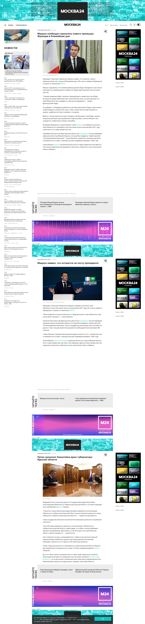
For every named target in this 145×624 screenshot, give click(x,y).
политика (6, 110)
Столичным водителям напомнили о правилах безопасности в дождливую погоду (15, 239)
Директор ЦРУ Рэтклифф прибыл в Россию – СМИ (14, 275)
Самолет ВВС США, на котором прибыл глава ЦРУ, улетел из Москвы (15, 107)
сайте (61, 507)
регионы (18, 83)
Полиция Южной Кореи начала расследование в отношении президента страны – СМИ (56, 204)
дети (11, 145)
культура (6, 184)
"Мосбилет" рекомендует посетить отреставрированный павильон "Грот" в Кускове (16, 284)
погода (12, 243)
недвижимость (14, 233)
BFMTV (62, 84)
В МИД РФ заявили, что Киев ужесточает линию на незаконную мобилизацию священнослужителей (15, 211)
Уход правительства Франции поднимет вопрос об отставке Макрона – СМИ (90, 399)
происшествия (8, 83)
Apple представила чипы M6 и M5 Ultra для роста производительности (15, 248)
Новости (10, 48)
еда (11, 261)
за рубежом (7, 296)
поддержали (84, 133)
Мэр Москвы (9, 53)
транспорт (12, 110)
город (17, 110)
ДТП (14, 83)
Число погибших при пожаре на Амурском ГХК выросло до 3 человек (15, 202)
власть (44, 581)
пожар (14, 93)
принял (57, 144)
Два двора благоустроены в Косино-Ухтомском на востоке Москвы (15, 220)
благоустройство (12, 223)
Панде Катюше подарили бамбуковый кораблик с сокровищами (15, 115)
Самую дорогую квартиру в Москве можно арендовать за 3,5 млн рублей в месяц (15, 229)
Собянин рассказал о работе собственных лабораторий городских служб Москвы (16, 72)
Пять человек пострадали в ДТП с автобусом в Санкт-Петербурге (14, 80)
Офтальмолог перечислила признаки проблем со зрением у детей (15, 142)
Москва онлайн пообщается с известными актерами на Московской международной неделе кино (15, 180)
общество (7, 136)
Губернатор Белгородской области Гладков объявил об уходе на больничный (92, 571)
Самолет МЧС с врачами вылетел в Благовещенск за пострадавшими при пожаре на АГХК (15, 89)
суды (5, 155)
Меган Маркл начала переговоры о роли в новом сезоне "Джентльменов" (16, 293)
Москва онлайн (17, 184)
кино (11, 184)
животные (6, 118)
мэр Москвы (7, 165)
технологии (7, 128)
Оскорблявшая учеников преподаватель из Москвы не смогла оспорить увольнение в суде (15, 151)
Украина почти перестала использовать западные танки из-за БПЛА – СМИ (15, 302)
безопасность (8, 269)
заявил (79, 125)
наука (5, 101)
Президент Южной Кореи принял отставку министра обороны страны (91, 203)
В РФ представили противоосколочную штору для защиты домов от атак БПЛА (16, 266)
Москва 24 (72, 24)
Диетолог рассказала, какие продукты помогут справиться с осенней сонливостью (15, 257)
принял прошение (61, 340)
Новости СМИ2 (36, 244)
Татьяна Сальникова (9, 186)
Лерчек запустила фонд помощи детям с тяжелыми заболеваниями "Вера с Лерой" (16, 192)
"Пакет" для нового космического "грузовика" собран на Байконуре (14, 98)
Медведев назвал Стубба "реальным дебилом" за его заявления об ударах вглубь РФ (15, 171)
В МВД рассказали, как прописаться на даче (15, 133)
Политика (53, 30)
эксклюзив (16, 145)
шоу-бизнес (7, 196)
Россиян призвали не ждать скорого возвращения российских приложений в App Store (16, 124)
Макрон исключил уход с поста (52, 398)
